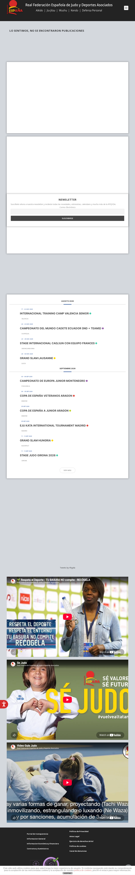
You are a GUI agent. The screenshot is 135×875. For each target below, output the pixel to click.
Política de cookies (77, 846)
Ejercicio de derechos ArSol (81, 841)
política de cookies (82, 870)
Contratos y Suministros (38, 848)
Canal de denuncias (78, 851)
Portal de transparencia (37, 834)
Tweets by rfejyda (67, 567)
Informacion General (36, 839)
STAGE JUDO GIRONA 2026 (38, 455)
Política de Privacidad (78, 831)
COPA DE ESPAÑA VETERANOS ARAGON (46, 395)
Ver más (67, 470)
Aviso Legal (74, 836)
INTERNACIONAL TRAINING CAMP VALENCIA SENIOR (54, 313)
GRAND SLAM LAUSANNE (36, 358)
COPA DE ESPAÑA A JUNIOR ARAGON (44, 410)
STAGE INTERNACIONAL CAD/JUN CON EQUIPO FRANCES (57, 343)
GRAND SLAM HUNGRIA (35, 440)
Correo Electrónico (68, 207)
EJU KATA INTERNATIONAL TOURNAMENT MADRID (53, 425)
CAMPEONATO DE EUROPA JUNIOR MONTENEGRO (52, 380)
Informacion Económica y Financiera (43, 843)
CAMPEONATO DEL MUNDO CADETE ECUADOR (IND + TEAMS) (60, 328)
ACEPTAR (67, 873)
